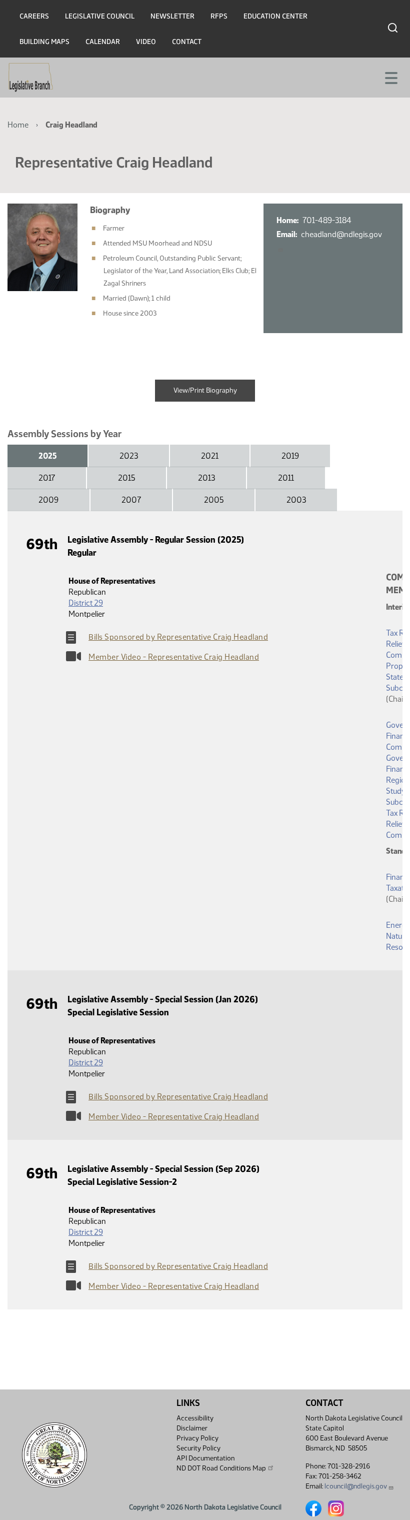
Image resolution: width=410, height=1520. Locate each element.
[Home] (31, 78)
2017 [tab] (46, 478)
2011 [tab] (286, 478)
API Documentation (205, 1458)
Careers (34, 16)
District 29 (85, 603)
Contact (187, 42)
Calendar (103, 42)
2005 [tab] (214, 500)
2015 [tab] (126, 478)
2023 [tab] (129, 456)
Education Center (276, 16)
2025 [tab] (47, 456)
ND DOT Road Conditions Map (221, 1468)
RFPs (219, 16)
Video (146, 42)
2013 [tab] (206, 478)
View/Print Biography (205, 390)
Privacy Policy (197, 1438)
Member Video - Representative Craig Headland (173, 657)
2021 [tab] (209, 456)
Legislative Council (99, 16)
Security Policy (198, 1448)
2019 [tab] (290, 456)
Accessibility (195, 1418)
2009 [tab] (48, 500)
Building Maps (45, 42)
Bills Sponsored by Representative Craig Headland (178, 637)
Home (18, 125)
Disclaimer (192, 1428)
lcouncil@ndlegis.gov (355, 1486)
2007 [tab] (131, 500)
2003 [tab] (296, 500)
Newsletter (172, 16)
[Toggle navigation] (390, 77)
